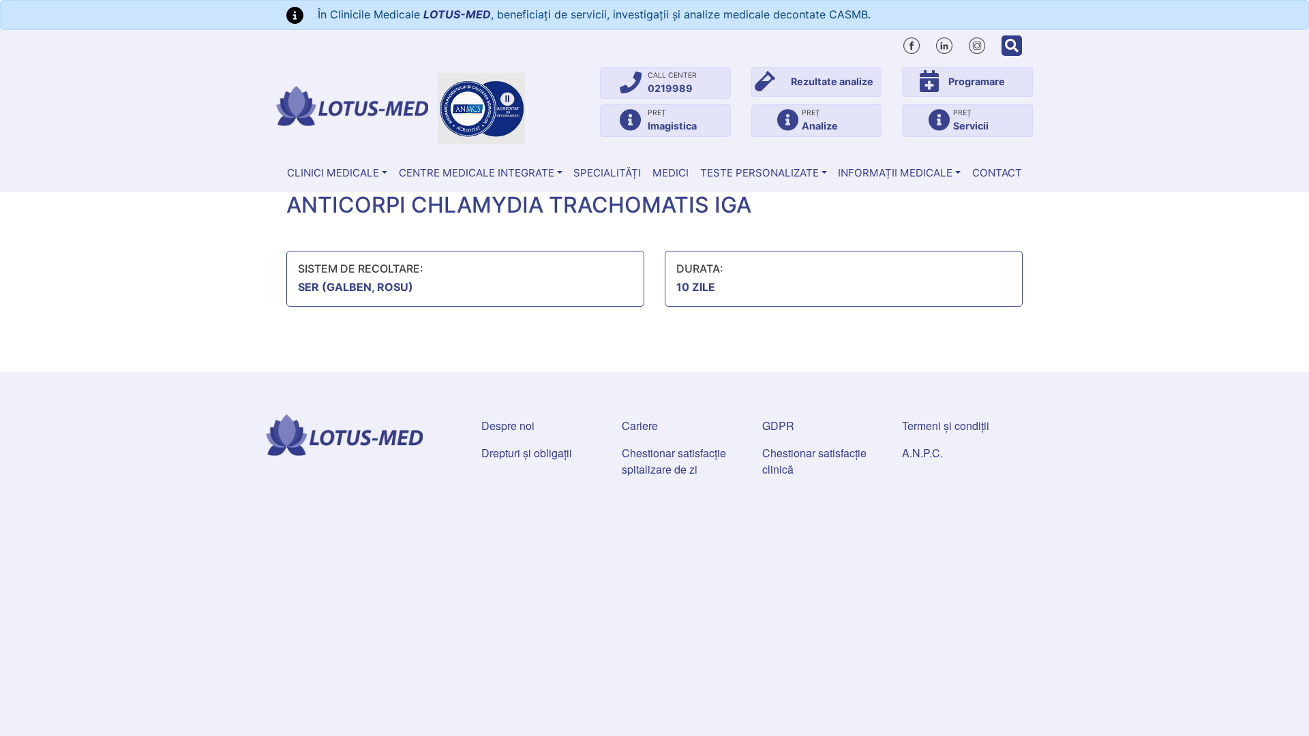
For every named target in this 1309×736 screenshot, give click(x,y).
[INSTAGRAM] (977, 43)
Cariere (640, 425)
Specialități (607, 172)
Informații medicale (895, 172)
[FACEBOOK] (911, 43)
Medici (670, 172)
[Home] (352, 106)
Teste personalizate (759, 172)
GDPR (778, 425)
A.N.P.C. (922, 453)
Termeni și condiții (945, 425)
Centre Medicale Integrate (476, 172)
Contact (997, 172)
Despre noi (508, 425)
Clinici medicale (333, 172)
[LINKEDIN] (944, 43)
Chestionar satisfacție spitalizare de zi (674, 461)
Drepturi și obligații (526, 453)
